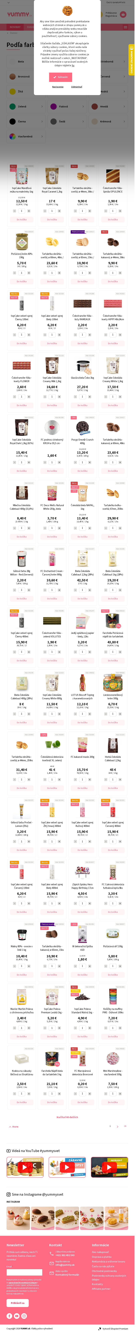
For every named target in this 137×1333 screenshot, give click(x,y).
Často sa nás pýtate (115, 2)
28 (125, 1126)
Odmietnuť (76, 87)
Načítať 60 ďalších (67, 1117)
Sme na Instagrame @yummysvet (37, 1194)
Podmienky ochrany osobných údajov (109, 1277)
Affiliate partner (101, 1289)
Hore (15, 1127)
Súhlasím (63, 77)
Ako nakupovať (100, 1252)
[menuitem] (15, 27)
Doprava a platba (101, 1257)
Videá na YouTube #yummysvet (36, 1151)
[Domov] (12, 33)
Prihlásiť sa (17, 1303)
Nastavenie (57, 87)
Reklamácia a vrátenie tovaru (108, 1261)
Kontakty (97, 1284)
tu (73, 65)
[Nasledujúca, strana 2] (117, 1126)
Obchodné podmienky (104, 1271)
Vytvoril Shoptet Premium (115, 1329)
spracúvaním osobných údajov (23, 1282)
